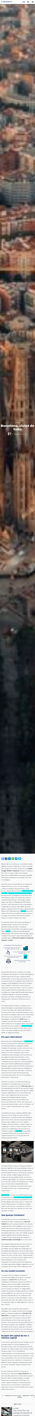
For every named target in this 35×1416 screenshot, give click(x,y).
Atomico (23, 911)
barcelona (9, 1395)
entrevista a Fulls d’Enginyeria (23, 1197)
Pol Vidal (16, 434)
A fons (17, 423)
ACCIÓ (8, 931)
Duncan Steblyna (27, 1026)
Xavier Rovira (5, 1195)
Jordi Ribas (18, 1131)
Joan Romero (28, 1041)
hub (32, 1395)
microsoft (26, 1395)
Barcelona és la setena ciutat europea (20, 893)
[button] (2, 858)
